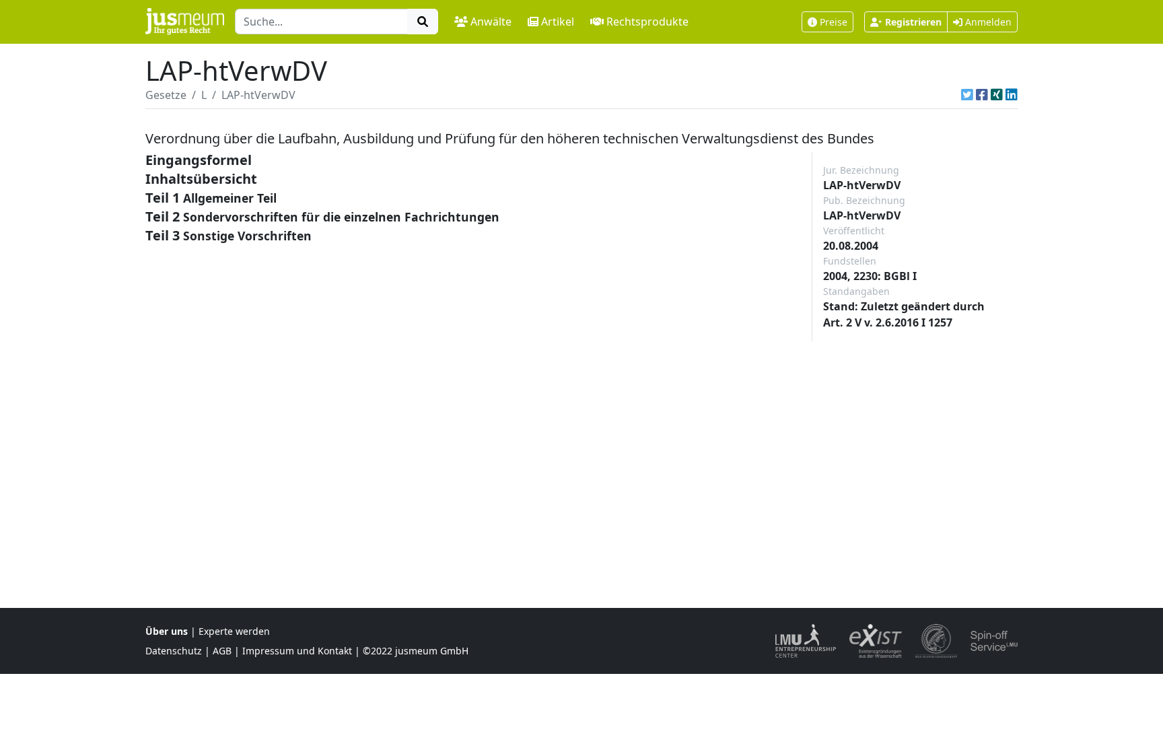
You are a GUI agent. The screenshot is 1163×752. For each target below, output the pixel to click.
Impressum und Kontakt (297, 650)
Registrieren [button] (913, 21)
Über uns (166, 631)
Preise (833, 21)
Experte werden (234, 631)
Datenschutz (173, 650)
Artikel (557, 21)
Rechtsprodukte (647, 21)
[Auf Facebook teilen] (982, 95)
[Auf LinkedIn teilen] (1012, 95)
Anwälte (491, 21)
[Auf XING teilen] (997, 95)
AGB (222, 650)
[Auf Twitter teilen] (967, 95)
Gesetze (165, 95)
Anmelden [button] (987, 21)
